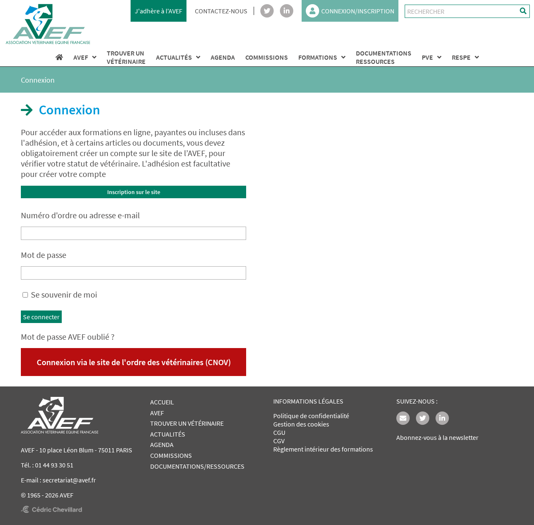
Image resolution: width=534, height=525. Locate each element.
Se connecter (41, 317)
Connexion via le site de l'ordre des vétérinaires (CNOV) (134, 362)
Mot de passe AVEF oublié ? (68, 336)
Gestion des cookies (301, 424)
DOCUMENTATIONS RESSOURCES (383, 57)
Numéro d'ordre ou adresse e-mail (80, 215)
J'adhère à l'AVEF (158, 11)
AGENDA (223, 57)
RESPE (461, 57)
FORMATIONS (317, 57)
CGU (279, 432)
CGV (279, 441)
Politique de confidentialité (311, 415)
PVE (427, 57)
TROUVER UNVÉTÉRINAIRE (126, 57)
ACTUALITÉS (174, 57)
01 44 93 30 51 (54, 465)
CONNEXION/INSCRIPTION (357, 11)
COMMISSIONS (266, 57)
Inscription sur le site (133, 192)
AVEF (80, 57)
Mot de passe (43, 255)
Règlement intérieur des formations (323, 449)
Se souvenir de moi (64, 294)
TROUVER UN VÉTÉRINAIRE (187, 423)
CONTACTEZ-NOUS (221, 11)
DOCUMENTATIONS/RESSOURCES (197, 466)
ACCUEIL (162, 402)
